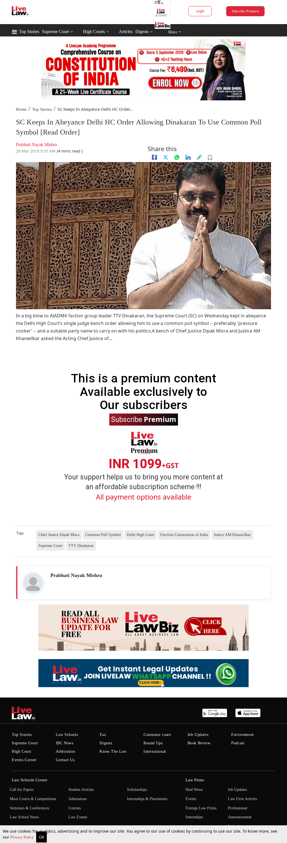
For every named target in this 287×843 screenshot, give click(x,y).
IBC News (64, 743)
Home (21, 109)
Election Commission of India (184, 535)
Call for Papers (22, 789)
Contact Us (65, 760)
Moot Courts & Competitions (33, 799)
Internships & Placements (147, 799)
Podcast (237, 743)
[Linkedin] (188, 157)
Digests (142, 31)
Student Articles (81, 789)
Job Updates (198, 735)
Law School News (24, 817)
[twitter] (165, 157)
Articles (126, 31)
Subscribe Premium (245, 11)
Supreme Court (55, 31)
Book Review (199, 743)
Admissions (77, 799)
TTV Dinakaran (81, 546)
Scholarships (137, 789)
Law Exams (77, 817)
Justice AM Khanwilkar (232, 535)
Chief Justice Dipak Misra (58, 535)
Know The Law (112, 751)
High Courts (94, 31)
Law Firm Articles (242, 799)
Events (191, 799)
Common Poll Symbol (103, 535)
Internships (194, 817)
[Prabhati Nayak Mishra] (33, 583)
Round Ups (153, 743)
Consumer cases (157, 735)
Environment (242, 735)
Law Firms (195, 780)
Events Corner (24, 760)
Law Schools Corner (29, 780)
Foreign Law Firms (201, 808)
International (155, 751)
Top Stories (29, 31)
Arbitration (65, 751)
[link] (199, 157)
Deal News (194, 789)
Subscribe (143, 419)
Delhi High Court (140, 535)
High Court (21, 751)
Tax (102, 735)
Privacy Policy (22, 837)
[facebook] (154, 157)
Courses (74, 808)
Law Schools (67, 735)
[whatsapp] (176, 157)
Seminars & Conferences (29, 808)
